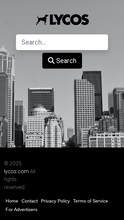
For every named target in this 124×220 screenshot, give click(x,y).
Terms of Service (90, 201)
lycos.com (16, 171)
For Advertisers (21, 209)
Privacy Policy (55, 201)
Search (65, 61)
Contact (29, 201)
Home (12, 201)
